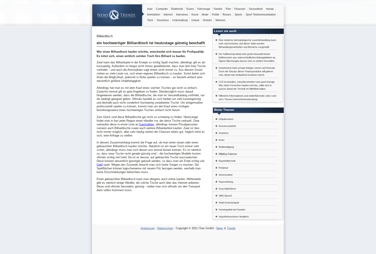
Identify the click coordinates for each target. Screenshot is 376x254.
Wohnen (220, 20)
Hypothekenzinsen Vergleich (234, 216)
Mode (205, 14)
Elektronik (177, 8)
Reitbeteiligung (226, 147)
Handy (270, 8)
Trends (231, 228)
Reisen (227, 14)
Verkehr (207, 20)
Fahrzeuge (203, 8)
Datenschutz (165, 228)
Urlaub (195, 20)
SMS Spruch (225, 195)
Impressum (148, 228)
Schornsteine (226, 174)
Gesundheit (256, 8)
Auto (150, 8)
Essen (190, 8)
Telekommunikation (264, 14)
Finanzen (239, 8)
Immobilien (153, 14)
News (219, 228)
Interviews (182, 14)
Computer (162, 8)
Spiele (238, 14)
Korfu (221, 140)
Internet (168, 14)
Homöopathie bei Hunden (232, 209)
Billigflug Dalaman (228, 154)
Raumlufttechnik (227, 161)
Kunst (194, 14)
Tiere (150, 20)
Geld (99, 164)
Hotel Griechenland (229, 202)
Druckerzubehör (227, 126)
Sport (249, 14)
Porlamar (223, 168)
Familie (218, 8)
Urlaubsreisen (226, 119)
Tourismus (163, 20)
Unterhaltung (180, 20)
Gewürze (223, 133)
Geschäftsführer (227, 188)
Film (228, 8)
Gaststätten (146, 124)
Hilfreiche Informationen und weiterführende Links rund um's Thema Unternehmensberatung (247, 97)
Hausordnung (226, 181)
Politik (215, 14)
